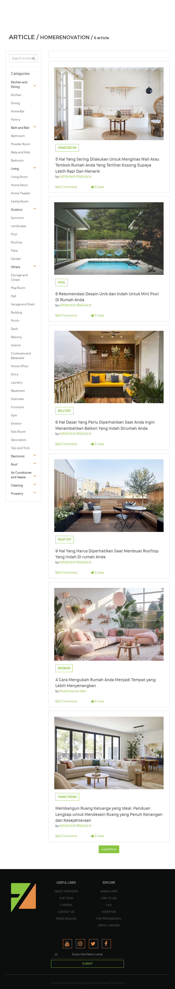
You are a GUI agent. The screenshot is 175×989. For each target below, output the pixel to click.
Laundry (16, 382)
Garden (16, 259)
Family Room (19, 201)
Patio (14, 251)
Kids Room (18, 432)
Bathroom (18, 136)
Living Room (19, 177)
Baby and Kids (20, 152)
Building (16, 312)
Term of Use (117, 982)
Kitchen (16, 95)
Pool (14, 234)
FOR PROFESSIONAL (108, 918)
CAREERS (66, 905)
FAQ (108, 905)
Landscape (18, 226)
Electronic (18, 456)
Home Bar (17, 111)
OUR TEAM (66, 898)
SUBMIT (87, 964)
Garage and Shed (22, 304)
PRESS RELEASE (66, 918)
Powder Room (20, 144)
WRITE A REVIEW (109, 925)
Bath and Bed (20, 128)
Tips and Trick (20, 448)
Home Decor (19, 185)
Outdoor (17, 210)
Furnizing (77, 982)
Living (15, 169)
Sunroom (17, 218)
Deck (14, 329)
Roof (14, 464)
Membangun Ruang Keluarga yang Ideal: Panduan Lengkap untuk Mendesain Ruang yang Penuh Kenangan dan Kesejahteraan (108, 814)
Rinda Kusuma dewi (72, 691)
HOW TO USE (109, 898)
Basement (18, 391)
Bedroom (17, 160)
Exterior (16, 423)
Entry (14, 374)
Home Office (19, 366)
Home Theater (20, 193)
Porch (15, 321)
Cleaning (17, 485)
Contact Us (66, 911)
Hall (13, 296)
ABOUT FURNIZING (66, 891)
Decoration (18, 440)
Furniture (17, 407)
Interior (16, 345)
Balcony (16, 337)
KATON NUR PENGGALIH (75, 177)
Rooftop (16, 242)
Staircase (17, 399)
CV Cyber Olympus (98, 982)
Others (15, 267)
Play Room (18, 288)
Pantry (15, 119)
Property (17, 494)
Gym (14, 415)
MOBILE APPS (108, 891)
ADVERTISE (109, 911)
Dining (15, 103)
